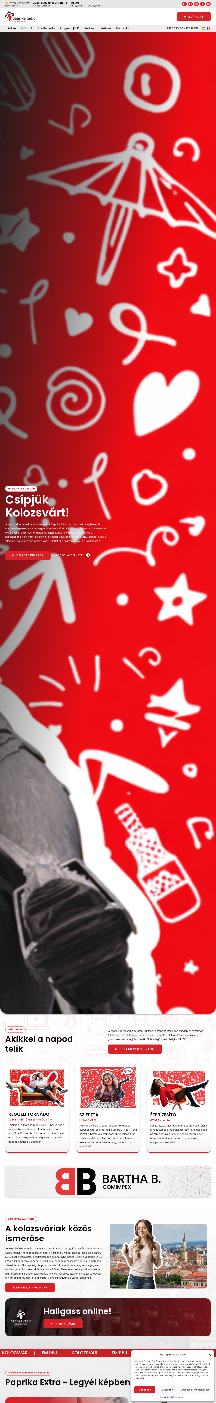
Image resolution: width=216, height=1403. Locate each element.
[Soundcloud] (202, 4)
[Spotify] (208, 4)
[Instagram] (196, 4)
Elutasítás (167, 1389)
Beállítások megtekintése (195, 1389)
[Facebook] (190, 4)
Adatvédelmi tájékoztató (171, 1397)
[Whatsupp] (184, 4)
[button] (209, 1354)
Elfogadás (145, 1389)
